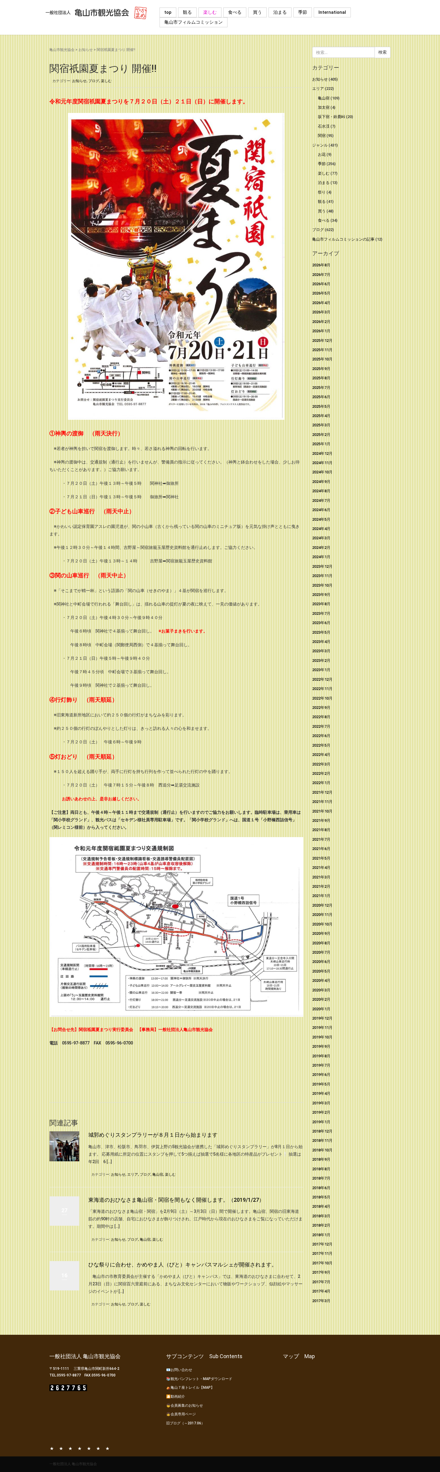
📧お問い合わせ (179, 1370)
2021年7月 (321, 839)
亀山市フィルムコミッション (193, 22)
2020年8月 (321, 943)
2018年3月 (321, 1216)
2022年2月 (321, 773)
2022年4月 (321, 754)
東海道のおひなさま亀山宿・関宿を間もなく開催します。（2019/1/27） (176, 1200)
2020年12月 (322, 905)
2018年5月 (321, 1197)
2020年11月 (322, 914)
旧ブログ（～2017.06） (185, 1423)
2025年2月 (321, 434)
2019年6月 (321, 1074)
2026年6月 (321, 284)
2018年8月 (321, 1169)
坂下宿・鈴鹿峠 (331, 116)
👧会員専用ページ (181, 1414)
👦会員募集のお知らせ (184, 1405)
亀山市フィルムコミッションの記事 (343, 239)
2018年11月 (322, 1140)
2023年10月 (322, 585)
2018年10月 (322, 1150)
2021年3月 (321, 877)
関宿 (322, 135)
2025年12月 (322, 340)
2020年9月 (321, 933)
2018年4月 (321, 1206)
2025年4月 (321, 415)
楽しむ (210, 12)
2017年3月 (321, 1301)
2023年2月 (321, 660)
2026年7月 (321, 274)
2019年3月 (321, 1103)
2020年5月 (321, 971)
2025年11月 (322, 350)
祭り (322, 192)
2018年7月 (321, 1178)
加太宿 (324, 107)
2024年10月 (322, 472)
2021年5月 (321, 858)
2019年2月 (321, 1112)
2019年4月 (321, 1093)
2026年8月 (321, 265)
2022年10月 (322, 698)
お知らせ (85, 50)
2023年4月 (321, 641)
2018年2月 (321, 1225)
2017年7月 (321, 1282)
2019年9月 (321, 1046)
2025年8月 (321, 378)
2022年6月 (321, 735)
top (168, 12)
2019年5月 (321, 1084)
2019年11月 (322, 1027)
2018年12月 (322, 1131)
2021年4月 (321, 867)
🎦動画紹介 (175, 1396)
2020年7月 (321, 952)
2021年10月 (322, 811)
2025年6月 (321, 397)
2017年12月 (322, 1244)
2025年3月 (321, 425)
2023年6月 (321, 622)
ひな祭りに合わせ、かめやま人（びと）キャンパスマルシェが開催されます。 (182, 1264)
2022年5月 (321, 745)
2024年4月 (321, 528)
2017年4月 (321, 1291)
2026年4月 (321, 303)
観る (187, 12)
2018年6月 (321, 1188)
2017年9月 (321, 1272)
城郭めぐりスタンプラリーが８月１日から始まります (153, 1135)
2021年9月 (321, 820)
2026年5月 (321, 293)
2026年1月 (321, 331)
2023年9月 (321, 594)
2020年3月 (321, 990)
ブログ (93, 81)
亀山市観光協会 (62, 50)
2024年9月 (321, 481)
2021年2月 (321, 886)
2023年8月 (321, 604)
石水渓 (324, 126)
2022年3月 (321, 764)
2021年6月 (321, 848)
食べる (235, 12)
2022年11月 (322, 688)
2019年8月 (321, 1056)
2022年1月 (321, 782)
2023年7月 (321, 613)
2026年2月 (321, 321)
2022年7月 (321, 726)
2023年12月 (322, 566)
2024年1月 (321, 557)
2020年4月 (321, 980)
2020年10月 (322, 924)
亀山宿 (157, 1174)
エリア (132, 1174)
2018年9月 (321, 1159)
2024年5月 (321, 519)
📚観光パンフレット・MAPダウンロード (199, 1379)
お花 (322, 154)
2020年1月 (321, 1009)
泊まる (280, 12)
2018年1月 (321, 1235)
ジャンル (320, 145)
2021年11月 (322, 801)
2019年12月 (322, 1018)
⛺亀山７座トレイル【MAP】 (190, 1387)
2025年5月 (321, 406)
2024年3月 (321, 538)
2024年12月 (322, 453)
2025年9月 (321, 368)
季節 (302, 12)
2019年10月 (322, 1037)
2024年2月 (321, 547)
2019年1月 (321, 1122)
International (332, 12)
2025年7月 (321, 387)
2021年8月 (321, 830)
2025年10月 (322, 359)
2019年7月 (321, 1065)
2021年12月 (322, 792)
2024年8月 (321, 491)
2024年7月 (321, 500)
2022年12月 (322, 679)
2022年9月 (321, 707)
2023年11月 (322, 575)
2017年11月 (322, 1253)
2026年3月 (321, 312)
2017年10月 (322, 1263)
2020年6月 (321, 961)
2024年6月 (321, 510)
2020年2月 (321, 999)
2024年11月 (322, 463)
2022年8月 (321, 717)
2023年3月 (321, 651)
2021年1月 (321, 895)
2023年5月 (321, 632)
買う (257, 12)
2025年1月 (321, 444)
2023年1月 (321, 670)
